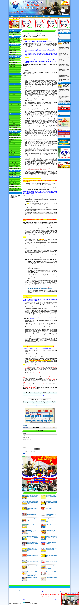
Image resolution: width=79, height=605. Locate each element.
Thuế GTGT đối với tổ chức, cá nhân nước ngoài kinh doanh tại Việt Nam (51, 502)
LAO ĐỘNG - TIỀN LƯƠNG (14, 44)
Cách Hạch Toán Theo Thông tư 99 (15, 104)
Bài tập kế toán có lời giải (13, 190)
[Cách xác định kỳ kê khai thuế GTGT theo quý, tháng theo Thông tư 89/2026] (43, 580)
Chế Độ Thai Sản (12, 68)
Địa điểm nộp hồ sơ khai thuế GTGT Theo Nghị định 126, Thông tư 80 (51, 520)
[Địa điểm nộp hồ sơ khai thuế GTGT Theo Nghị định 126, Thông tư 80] (43, 521)
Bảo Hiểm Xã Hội (12, 58)
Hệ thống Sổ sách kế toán (13, 164)
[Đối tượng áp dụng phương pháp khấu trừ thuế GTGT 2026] (24, 539)
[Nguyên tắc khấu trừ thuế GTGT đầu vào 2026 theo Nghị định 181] (24, 551)
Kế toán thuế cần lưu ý (13, 127)
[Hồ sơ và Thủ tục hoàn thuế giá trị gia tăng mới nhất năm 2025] (24, 521)
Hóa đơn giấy (11, 119)
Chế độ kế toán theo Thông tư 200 (14, 160)
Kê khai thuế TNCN (12, 80)
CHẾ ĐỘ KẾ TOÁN (13, 156)
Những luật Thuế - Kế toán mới (14, 172)
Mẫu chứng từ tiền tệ (12, 152)
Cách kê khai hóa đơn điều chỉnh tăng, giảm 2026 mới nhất (64, 65)
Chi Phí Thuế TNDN (12, 96)
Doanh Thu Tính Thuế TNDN (13, 98)
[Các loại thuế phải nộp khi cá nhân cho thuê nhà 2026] (60, 87)
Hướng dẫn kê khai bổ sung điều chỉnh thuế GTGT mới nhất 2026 (64, 67)
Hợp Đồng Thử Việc (12, 50)
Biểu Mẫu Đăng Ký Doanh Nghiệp (14, 178)
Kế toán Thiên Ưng (30, 376)
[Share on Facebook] (25, 427)
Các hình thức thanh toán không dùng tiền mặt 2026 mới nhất (51, 555)
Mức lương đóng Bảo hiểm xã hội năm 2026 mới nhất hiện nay (64, 101)
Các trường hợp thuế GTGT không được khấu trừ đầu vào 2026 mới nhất (51, 567)
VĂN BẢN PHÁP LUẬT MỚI (14, 170)
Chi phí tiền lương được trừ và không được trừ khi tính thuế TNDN (64, 73)
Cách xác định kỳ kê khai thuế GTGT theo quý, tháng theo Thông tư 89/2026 (51, 579)
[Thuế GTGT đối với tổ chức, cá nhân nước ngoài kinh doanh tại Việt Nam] (43, 504)
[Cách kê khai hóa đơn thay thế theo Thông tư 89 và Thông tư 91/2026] (60, 45)
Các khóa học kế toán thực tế (14, 32)
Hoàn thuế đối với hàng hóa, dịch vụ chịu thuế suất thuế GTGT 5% (32, 508)
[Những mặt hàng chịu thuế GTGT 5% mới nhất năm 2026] (24, 568)
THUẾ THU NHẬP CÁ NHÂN (14, 74)
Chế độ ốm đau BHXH (12, 66)
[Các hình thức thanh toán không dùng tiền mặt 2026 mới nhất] (43, 557)
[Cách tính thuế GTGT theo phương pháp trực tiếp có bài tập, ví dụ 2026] (43, 533)
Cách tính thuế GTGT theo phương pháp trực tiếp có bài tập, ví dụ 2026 (51, 532)
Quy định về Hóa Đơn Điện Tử (14, 38)
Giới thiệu (38, 587)
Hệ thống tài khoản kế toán (13, 162)
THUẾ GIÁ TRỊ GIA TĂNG (14, 84)
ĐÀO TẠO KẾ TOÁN (13, 30)
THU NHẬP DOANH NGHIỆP (15, 92)
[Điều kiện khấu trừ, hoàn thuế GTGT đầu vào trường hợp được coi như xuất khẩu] (24, 498)
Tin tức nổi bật (61, 40)
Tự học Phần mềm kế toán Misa (14, 135)
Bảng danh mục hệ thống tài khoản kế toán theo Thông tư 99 (64, 51)
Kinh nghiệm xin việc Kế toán (14, 184)
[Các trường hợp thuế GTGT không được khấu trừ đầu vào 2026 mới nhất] (43, 568)
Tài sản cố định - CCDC (13, 139)
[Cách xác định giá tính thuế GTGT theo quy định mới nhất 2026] (24, 580)
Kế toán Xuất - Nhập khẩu (13, 145)
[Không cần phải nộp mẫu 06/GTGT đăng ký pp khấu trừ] (43, 498)
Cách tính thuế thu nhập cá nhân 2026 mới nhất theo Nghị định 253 (64, 48)
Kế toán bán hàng (12, 143)
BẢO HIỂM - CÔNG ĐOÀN (14, 56)
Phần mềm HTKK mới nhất (13, 123)
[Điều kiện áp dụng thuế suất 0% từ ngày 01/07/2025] (43, 510)
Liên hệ (41, 587)
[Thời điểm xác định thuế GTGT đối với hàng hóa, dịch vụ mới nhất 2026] (43, 539)
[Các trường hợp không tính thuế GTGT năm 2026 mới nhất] (24, 557)
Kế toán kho (11, 141)
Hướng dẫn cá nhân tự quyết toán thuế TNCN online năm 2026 (64, 54)
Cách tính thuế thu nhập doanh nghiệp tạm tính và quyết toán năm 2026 (64, 94)
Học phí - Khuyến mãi (12, 34)
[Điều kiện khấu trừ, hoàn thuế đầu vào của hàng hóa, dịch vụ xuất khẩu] (24, 504)
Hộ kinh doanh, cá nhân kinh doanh (15, 129)
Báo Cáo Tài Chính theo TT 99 (14, 106)
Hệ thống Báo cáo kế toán (13, 166)
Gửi (24, 453)
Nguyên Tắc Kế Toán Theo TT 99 (14, 111)
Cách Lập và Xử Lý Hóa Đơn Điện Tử (15, 40)
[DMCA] (26, 603)
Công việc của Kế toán (13, 180)
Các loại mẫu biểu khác (13, 154)
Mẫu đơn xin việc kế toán (13, 186)
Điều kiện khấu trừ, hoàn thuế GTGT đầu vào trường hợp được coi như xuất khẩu (32, 496)
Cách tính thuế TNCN (12, 78)
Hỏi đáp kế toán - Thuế (12, 182)
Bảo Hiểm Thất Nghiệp (13, 62)
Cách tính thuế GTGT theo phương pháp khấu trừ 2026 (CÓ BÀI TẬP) (32, 532)
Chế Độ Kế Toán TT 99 (14, 102)
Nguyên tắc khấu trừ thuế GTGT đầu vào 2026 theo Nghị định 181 (32, 549)
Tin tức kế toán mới (12, 174)
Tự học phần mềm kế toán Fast (14, 137)
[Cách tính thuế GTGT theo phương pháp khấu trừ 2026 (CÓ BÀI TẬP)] (24, 533)
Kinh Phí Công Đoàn (12, 64)
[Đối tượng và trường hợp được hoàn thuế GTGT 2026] (24, 527)
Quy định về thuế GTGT (13, 86)
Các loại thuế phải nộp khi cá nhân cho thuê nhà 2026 (66, 85)
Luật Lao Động (11, 46)
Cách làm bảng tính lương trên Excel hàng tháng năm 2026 (64, 70)
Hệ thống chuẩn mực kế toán (14, 168)
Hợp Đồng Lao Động (12, 52)
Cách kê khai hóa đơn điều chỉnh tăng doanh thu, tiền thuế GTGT (64, 61)
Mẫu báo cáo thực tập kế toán (14, 188)
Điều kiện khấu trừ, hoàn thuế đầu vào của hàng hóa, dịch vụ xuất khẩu (32, 502)
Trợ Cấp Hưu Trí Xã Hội (13, 70)
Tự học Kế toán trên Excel (13, 133)
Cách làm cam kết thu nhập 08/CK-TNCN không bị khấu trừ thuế (64, 76)
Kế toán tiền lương (12, 48)
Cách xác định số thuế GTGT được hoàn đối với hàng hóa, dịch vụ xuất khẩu (51, 573)
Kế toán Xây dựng (12, 147)
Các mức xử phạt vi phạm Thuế (14, 125)
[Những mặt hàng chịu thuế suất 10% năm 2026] (43, 527)
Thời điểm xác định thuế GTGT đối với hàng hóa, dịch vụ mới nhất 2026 (51, 537)
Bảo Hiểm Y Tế (11, 60)
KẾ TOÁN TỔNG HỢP (13, 131)
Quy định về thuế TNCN (13, 76)
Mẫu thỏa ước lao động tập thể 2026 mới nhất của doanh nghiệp (64, 97)
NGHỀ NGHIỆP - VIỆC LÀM (14, 176)
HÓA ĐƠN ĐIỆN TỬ (13, 36)
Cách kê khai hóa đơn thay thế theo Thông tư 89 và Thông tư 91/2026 (66, 43)
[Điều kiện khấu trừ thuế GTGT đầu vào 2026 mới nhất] (43, 551)
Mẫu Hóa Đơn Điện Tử (12, 42)
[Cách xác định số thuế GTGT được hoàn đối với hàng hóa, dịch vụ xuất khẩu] (43, 574)
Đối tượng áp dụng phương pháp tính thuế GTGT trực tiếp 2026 (32, 543)
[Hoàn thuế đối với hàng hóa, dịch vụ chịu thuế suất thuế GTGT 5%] (24, 510)
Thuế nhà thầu (11, 121)
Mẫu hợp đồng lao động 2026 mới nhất (64, 80)
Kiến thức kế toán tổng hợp (13, 150)
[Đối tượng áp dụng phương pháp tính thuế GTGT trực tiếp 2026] (24, 545)
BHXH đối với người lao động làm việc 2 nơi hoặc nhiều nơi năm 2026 (64, 58)
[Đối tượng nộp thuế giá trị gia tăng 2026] (43, 545)
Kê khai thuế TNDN (12, 94)
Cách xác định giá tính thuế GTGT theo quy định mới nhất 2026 (32, 579)
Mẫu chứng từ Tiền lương (13, 54)
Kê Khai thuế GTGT (12, 88)
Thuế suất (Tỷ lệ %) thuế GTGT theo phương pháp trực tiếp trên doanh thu (51, 514)
